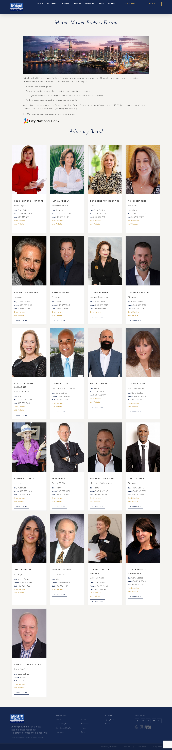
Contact (112, 4)
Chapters (52, 4)
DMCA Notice (141, 747)
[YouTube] (154, 721)
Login (152, 4)
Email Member (19, 220)
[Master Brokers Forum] (16, 7)
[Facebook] (137, 721)
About (40, 4)
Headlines (89, 4)
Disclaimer (126, 747)
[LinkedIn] (143, 721)
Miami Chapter (62, 724)
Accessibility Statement (108, 747)
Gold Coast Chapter (64, 728)
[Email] (159, 721)
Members (66, 4)
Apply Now (129, 4)
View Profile (21, 229)
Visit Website (19, 224)
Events (77, 4)
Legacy (101, 4)
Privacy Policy (157, 747)
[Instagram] (148, 721)
